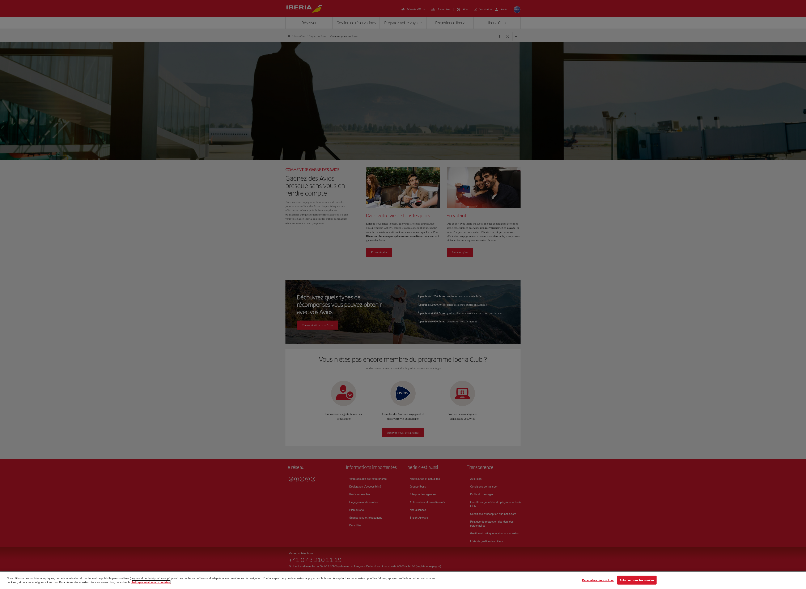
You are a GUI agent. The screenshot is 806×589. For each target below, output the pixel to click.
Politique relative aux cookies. (151, 582)
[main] (403, 580)
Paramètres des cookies (598, 580)
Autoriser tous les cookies (637, 580)
